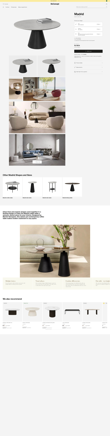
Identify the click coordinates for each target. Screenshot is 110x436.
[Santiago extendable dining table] (52, 312)
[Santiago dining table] (92, 312)
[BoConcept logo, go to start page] (55, 4)
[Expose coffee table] (32, 312)
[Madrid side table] (32, 187)
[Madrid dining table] (72, 187)
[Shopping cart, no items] (106, 4)
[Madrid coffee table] (12, 187)
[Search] (106, 7)
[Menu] (3, 7)
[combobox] (92, 7)
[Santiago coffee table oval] (12, 312)
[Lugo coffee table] (72, 312)
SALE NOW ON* (54, 0)
